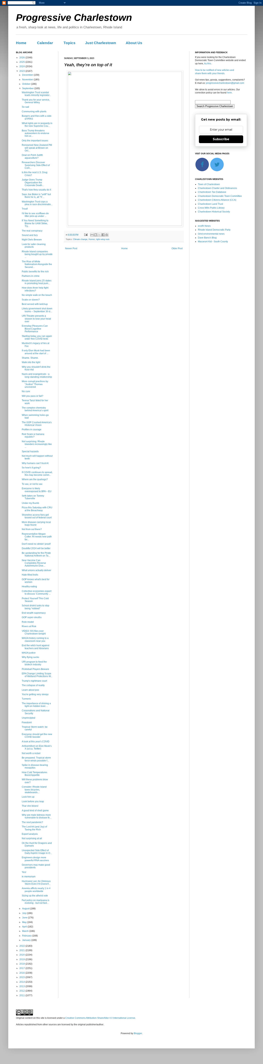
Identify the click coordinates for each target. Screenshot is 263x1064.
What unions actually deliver (36, 570)
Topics (69, 43)
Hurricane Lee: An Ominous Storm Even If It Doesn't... (36, 882)
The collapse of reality (33, 685)
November (28, 79)
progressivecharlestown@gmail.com (225, 83)
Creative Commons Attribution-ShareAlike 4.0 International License (100, 1018)
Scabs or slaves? (31, 299)
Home (21, 43)
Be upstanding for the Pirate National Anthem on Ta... (36, 554)
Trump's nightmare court (34, 681)
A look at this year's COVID (35, 741)
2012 (22, 990)
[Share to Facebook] (103, 235)
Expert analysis (30, 834)
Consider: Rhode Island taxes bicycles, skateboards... (34, 789)
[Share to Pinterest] (107, 235)
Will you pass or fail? (32, 396)
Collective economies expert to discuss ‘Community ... (36, 592)
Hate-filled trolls (30, 574)
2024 (22, 66)
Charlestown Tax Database (212, 192)
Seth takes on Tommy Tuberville (33, 497)
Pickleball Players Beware (35, 669)
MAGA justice (29, 652)
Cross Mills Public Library (211, 207)
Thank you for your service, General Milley (36, 101)
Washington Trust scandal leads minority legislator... (36, 93)
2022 (22, 946)
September (28, 88)
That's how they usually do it (36, 189)
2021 (22, 950)
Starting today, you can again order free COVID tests (37, 337)
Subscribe (221, 139)
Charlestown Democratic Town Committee (220, 196)
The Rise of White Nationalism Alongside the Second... (37, 264)
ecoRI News (204, 226)
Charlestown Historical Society (214, 211)
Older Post (177, 248)
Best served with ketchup (35, 304)
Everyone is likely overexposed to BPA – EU (36, 490)
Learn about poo (30, 690)
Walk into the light (31, 362)
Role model (28, 622)
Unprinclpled (28, 718)
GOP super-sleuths (32, 617)
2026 (22, 57)
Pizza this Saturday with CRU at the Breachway (37, 509)
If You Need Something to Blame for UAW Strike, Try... (35, 223)
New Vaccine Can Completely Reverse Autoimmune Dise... (34, 563)
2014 (22, 982)
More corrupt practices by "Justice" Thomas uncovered (35, 384)
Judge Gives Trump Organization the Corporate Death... (33, 182)
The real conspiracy (32, 230)
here (229, 92)
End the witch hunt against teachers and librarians (35, 646)
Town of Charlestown (209, 184)
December (28, 75)
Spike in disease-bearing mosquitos (35, 766)
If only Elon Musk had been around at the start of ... (36, 352)
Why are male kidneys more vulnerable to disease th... (36, 816)
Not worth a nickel (31, 753)
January (26, 940)
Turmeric (26, 698)
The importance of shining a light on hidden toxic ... (36, 704)
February (27, 935)
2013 (22, 986)
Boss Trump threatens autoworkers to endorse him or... (35, 133)
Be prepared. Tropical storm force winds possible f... (36, 759)
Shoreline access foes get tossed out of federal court (37, 516)
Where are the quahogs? (35, 479)
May (24, 922)
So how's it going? (31, 467)
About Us (134, 43)
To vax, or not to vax (32, 484)
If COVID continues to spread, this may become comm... (37, 473)
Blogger (138, 1033)
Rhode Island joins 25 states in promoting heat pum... (36, 282)
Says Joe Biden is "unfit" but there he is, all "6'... (36, 195)
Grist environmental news (211, 233)
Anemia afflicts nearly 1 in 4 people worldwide (36, 889)
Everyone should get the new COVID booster (37, 735)
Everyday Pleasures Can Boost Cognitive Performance (35, 329)
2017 (22, 968)
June (25, 917)
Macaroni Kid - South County (213, 241)
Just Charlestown (100, 43)
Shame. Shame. (30, 358)
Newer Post (71, 248)
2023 (22, 71)
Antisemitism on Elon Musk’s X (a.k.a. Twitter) (37, 747)
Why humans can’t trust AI (35, 463)
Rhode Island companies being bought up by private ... (37, 254)
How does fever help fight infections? (35, 289)
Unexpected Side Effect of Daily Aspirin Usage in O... (37, 851)
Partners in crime (30, 276)
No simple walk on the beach (37, 295)
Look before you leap (33, 801)
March (25, 931)
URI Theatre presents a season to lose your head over (36, 319)
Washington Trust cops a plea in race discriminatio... (37, 203)
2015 (22, 977)
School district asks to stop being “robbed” (35, 607)
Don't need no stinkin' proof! (36, 544)
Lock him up (28, 796)
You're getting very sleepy (35, 694)
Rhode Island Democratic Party (214, 229)
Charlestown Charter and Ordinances (217, 188)
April (25, 926)
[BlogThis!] (96, 235)
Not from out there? (32, 529)
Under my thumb (30, 503)
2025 (22, 62)
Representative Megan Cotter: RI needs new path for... (37, 537)
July (24, 913)
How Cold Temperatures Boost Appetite (34, 773)
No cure (26, 391)
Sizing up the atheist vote (35, 895)
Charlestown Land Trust (210, 204)
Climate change (80, 239)
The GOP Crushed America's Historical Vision (37, 423)
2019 (22, 959)
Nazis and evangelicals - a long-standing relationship (37, 375)
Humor (92, 239)
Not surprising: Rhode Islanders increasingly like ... (37, 444)
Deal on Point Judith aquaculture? (32, 156)
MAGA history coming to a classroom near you (35, 639)
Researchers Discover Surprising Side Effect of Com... (36, 165)
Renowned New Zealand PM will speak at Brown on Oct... (37, 148)
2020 (22, 954)
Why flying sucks (30, 657)
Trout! (25, 208)
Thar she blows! (30, 806)
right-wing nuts (103, 239)
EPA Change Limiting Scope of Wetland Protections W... (37, 675)
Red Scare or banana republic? (33, 435)
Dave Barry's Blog (207, 237)
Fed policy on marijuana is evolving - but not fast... (35, 901)
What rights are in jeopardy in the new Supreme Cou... (37, 124)
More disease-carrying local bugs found (36, 523)
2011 (22, 995)
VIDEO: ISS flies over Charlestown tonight (34, 632)
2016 (22, 973)
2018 (22, 963)
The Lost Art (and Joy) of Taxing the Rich (34, 828)
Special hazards (30, 451)
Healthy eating (29, 586)
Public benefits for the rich (35, 271)
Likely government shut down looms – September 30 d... (37, 310)
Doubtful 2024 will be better (36, 548)
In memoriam (28, 876)
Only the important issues (35, 140)
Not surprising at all (32, 838)
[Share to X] (99, 235)
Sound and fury (30, 235)
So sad (25, 107)
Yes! (24, 872)
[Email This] (92, 235)
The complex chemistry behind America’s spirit (35, 409)
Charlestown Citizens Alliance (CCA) (217, 200)
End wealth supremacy (34, 613)
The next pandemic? (32, 822)
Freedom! (27, 722)
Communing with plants (34, 111)
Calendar (45, 43)
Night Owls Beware (32, 239)
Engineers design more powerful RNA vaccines (35, 859)
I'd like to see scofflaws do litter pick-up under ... (35, 214)
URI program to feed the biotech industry (34, 663)
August (26, 908)
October (26, 84)
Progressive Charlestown (74, 17)
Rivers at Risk (29, 626)
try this (207, 63)
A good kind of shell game (35, 810)
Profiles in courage (31, 429)
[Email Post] (85, 234)
